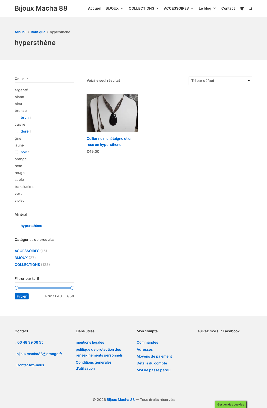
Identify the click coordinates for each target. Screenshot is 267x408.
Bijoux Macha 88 (121, 400)
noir (24, 152)
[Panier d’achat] (242, 8)
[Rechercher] (250, 8)
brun (25, 117)
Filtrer (22, 296)
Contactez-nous (30, 365)
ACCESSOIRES (27, 251)
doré (25, 131)
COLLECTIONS (27, 265)
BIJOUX (21, 258)
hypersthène (31, 226)
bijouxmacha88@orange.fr (39, 354)
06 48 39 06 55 (30, 342)
